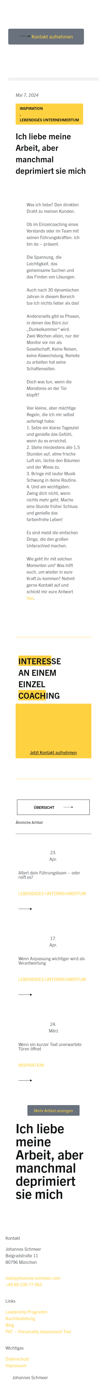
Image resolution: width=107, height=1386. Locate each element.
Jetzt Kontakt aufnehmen (53, 752)
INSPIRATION (31, 108)
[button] (53, 79)
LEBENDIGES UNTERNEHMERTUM (49, 119)
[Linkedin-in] (15, 15)
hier (30, 598)
